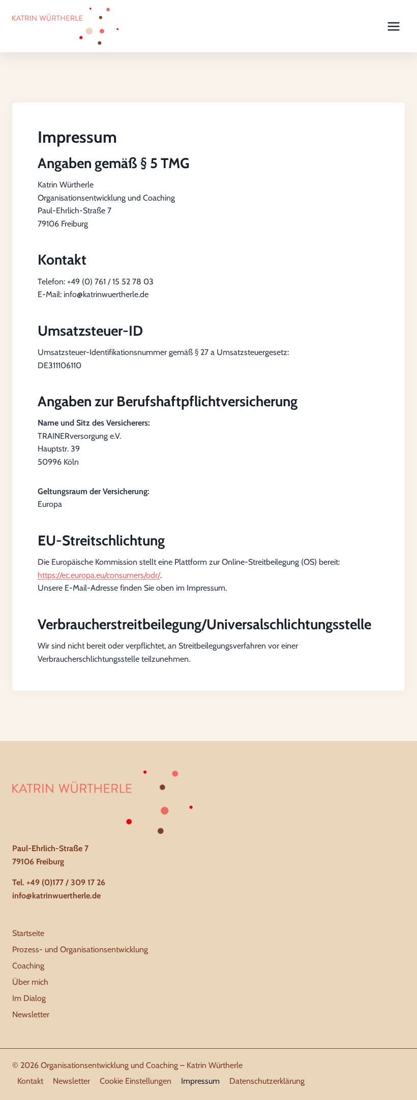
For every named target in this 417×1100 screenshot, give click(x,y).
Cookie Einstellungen (135, 1081)
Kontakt (30, 1081)
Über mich (30, 982)
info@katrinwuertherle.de (56, 895)
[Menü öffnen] (393, 26)
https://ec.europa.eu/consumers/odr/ (99, 575)
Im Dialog (29, 998)
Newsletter (30, 1014)
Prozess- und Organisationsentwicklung (80, 949)
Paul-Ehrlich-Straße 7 (50, 848)
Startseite (28, 933)
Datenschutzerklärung (267, 1081)
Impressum (200, 1081)
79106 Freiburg (38, 861)
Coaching (28, 965)
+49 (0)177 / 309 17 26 (65, 882)
